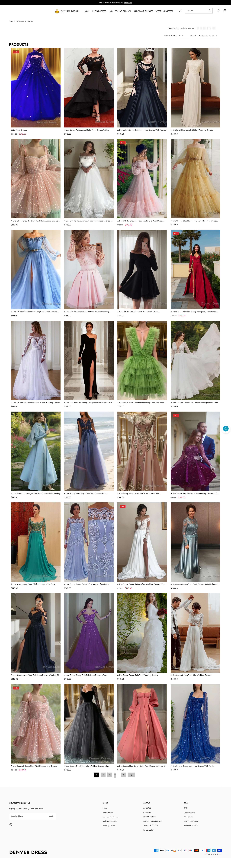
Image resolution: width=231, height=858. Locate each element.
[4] (209, 28)
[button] (226, 435)
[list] (197, 28)
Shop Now (128, 2)
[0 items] (225, 10)
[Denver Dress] (67, 11)
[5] (213, 28)
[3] (204, 28)
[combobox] (198, 10)
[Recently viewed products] (226, 429)
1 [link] (96, 775)
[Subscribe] (51, 816)
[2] (201, 28)
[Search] (209, 10)
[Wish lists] (218, 10)
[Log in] (180, 10)
